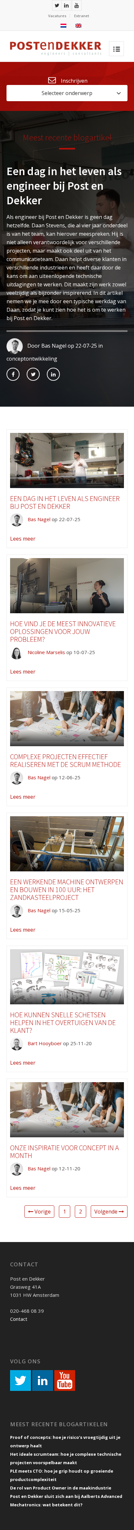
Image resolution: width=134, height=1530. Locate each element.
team (37, 233)
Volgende (106, 1211)
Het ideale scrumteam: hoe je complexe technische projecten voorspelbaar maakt (65, 1458)
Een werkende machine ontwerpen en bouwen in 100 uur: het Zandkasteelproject (66, 889)
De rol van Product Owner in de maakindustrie (60, 1488)
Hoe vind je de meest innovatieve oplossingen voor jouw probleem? (63, 631)
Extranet (81, 16)
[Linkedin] (66, 5)
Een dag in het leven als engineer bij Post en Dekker (64, 186)
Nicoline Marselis (45, 652)
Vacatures (57, 16)
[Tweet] (33, 374)
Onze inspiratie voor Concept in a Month (64, 1151)
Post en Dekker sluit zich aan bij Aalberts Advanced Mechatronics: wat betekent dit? (66, 1500)
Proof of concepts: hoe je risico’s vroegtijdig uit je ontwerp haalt (65, 1441)
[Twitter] (57, 5)
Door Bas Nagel (46, 345)
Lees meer (22, 538)
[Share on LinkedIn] (53, 374)
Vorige (42, 1211)
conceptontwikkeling (32, 358)
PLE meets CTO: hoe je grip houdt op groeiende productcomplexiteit (61, 1475)
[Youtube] (77, 5)
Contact (18, 1319)
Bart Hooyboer (44, 1043)
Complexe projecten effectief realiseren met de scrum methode (65, 760)
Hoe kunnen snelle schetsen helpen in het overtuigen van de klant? (63, 1022)
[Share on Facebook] (13, 374)
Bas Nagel (38, 519)
